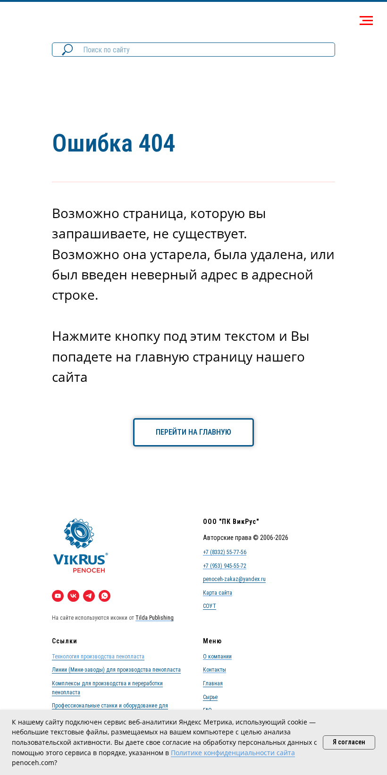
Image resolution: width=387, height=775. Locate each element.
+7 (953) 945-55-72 (224, 566)
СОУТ (209, 606)
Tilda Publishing (154, 618)
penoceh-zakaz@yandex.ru (234, 579)
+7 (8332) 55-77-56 (224, 552)
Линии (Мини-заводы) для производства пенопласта (116, 669)
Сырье (210, 697)
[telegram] (89, 596)
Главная (213, 683)
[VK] (73, 596)
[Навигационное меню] (366, 20)
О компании (217, 656)
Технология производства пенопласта (98, 656)
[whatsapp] (104, 596)
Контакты (214, 669)
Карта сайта (217, 593)
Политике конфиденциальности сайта (233, 752)
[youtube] (58, 596)
